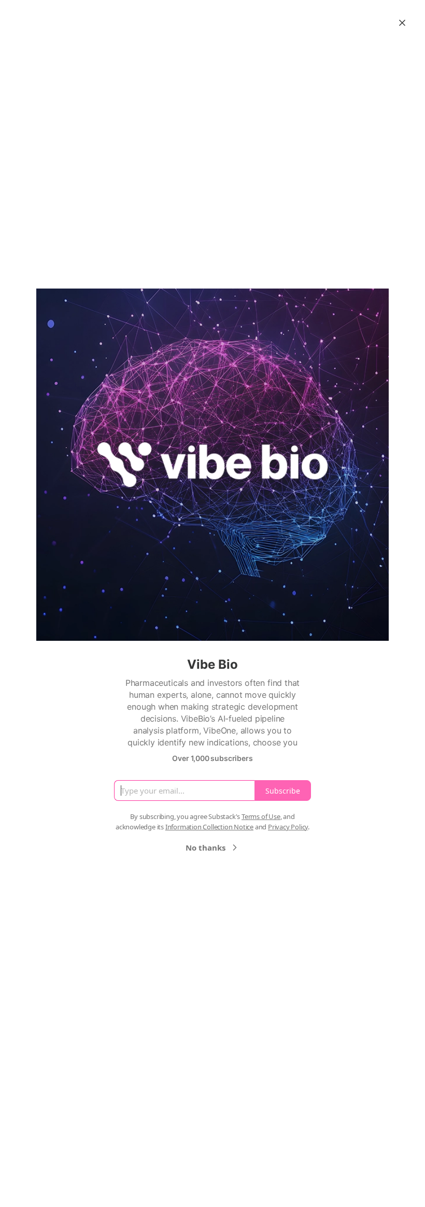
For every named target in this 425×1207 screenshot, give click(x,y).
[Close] (402, 22)
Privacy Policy (288, 826)
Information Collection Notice (209, 826)
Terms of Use (261, 816)
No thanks (205, 847)
